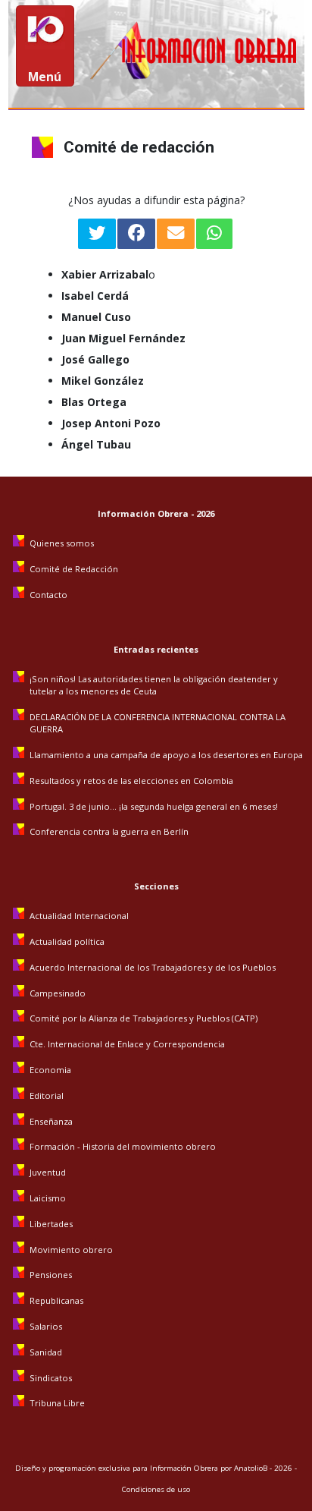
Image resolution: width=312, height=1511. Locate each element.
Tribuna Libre (57, 1403)
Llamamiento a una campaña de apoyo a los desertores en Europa (166, 754)
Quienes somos (62, 543)
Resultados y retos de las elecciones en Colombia (133, 780)
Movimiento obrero (71, 1249)
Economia (50, 1069)
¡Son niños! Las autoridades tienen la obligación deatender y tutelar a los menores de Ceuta (154, 685)
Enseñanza (51, 1121)
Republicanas (56, 1300)
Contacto (48, 594)
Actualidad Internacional (79, 915)
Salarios (46, 1326)
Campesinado (58, 993)
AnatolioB (250, 1468)
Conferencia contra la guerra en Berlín (110, 831)
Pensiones (51, 1274)
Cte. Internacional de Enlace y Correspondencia (127, 1044)
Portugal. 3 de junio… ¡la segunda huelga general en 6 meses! (155, 806)
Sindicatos (51, 1378)
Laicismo (48, 1198)
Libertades (51, 1223)
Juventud (48, 1172)
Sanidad (46, 1352)
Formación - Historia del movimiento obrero (123, 1146)
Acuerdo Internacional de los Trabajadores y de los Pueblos (153, 967)
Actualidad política (67, 941)
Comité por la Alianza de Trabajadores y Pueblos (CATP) (143, 1018)
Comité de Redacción (74, 568)
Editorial (47, 1095)
